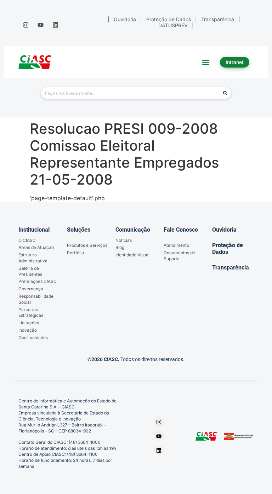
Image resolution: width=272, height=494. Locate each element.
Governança (30, 288)
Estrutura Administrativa (32, 257)
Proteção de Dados (227, 248)
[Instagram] (25, 24)
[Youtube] (40, 24)
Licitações (28, 322)
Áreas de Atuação (36, 247)
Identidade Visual (132, 254)
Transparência (230, 267)
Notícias (123, 240)
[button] (206, 62)
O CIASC (27, 240)
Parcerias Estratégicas (30, 312)
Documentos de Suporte (179, 255)
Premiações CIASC (37, 281)
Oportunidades (33, 337)
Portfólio (75, 252)
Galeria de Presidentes (30, 271)
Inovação (27, 330)
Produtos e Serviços (87, 245)
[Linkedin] (55, 24)
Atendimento (176, 245)
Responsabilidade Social (35, 299)
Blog (119, 247)
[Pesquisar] (225, 93)
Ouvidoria (224, 229)
